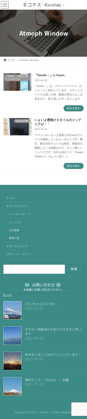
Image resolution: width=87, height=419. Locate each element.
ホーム (10, 198)
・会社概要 (12, 230)
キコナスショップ (16, 246)
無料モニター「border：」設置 (47, 380)
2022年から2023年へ (41, 304)
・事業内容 (12, 238)
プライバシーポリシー (19, 254)
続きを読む (73, 108)
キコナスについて (16, 206)
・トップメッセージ (18, 214)
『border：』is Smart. (50, 75)
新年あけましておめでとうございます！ (53, 354)
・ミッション (14, 222)
